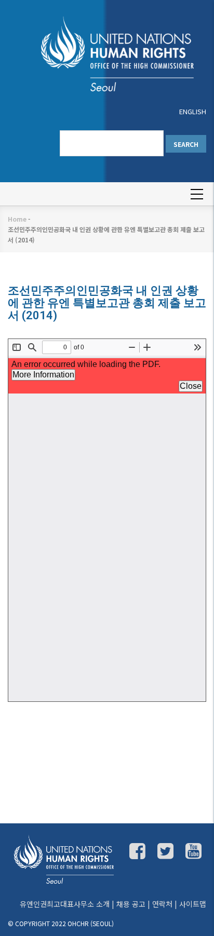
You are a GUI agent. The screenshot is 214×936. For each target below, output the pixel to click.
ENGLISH (192, 111)
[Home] (107, 53)
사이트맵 (192, 904)
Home (17, 218)
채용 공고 (130, 904)
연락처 (162, 904)
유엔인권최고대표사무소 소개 (65, 904)
